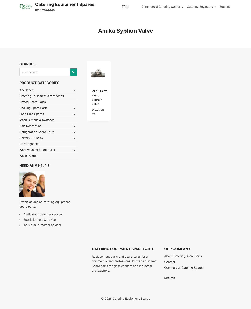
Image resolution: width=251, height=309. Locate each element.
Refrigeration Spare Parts (36, 132)
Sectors (224, 6)
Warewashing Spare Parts (37, 150)
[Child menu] (74, 90)
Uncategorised (29, 144)
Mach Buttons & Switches (36, 120)
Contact (169, 262)
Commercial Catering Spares (183, 267)
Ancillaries (26, 90)
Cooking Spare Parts (33, 108)
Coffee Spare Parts (32, 102)
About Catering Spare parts (183, 256)
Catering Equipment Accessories (41, 96)
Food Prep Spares (31, 114)
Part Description (30, 126)
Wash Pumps (28, 155)
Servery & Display (31, 138)
